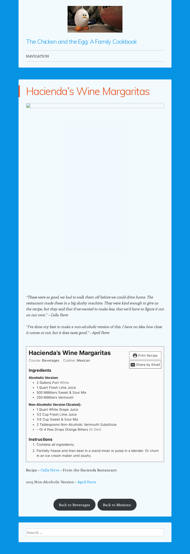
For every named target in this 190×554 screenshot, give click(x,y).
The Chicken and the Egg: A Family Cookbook (81, 41)
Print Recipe (147, 355)
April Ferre (86, 481)
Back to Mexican (117, 504)
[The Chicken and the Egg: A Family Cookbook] (95, 19)
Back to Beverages (74, 504)
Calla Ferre (50, 469)
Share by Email (147, 365)
